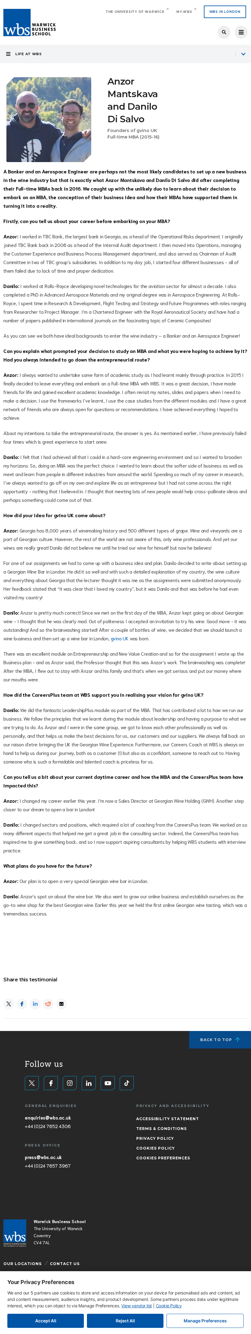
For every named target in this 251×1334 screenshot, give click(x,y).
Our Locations (22, 1263)
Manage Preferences (205, 1320)
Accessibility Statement (167, 1118)
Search (224, 32)
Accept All (45, 1320)
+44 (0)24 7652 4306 (47, 1126)
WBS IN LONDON (225, 12)
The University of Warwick (135, 12)
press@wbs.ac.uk (43, 1157)
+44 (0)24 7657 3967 (47, 1165)
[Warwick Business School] (29, 22)
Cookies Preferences (163, 1158)
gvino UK (120, 638)
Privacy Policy (155, 1138)
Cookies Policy (155, 1148)
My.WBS (184, 12)
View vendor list (136, 1305)
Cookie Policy (169, 1305)
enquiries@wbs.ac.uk (48, 1117)
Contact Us (65, 1263)
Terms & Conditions (161, 1128)
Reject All (125, 1320)
